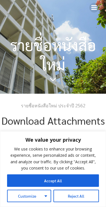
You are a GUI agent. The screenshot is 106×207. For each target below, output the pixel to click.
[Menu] (94, 7)
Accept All (53, 180)
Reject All (76, 195)
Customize (27, 195)
